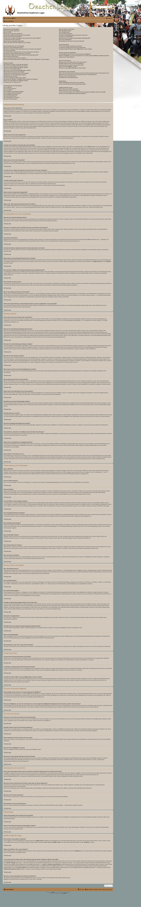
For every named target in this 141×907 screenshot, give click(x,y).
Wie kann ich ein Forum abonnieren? (67, 76)
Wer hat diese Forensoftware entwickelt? (68, 89)
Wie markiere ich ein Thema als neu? (12, 82)
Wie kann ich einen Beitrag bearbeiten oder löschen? (16, 65)
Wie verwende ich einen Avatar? (11, 56)
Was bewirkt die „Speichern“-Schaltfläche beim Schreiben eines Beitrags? (21, 79)
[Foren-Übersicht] (10, 9)
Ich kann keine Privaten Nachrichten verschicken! (70, 46)
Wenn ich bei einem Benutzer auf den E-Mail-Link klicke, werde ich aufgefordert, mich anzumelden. (26, 59)
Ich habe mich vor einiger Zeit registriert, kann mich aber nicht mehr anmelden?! (22, 38)
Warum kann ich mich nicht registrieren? (13, 33)
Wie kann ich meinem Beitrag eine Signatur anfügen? (16, 67)
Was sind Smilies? (8, 90)
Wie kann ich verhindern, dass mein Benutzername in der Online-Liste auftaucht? (22, 49)
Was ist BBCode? (8, 87)
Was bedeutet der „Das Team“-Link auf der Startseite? (71, 41)
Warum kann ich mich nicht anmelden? (13, 36)
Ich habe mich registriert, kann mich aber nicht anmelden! (17, 35)
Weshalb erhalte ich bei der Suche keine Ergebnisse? (71, 63)
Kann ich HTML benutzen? (10, 88)
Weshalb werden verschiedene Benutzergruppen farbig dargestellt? (74, 38)
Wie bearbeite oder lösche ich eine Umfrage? (14, 71)
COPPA (89, 146)
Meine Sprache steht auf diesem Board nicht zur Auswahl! (17, 53)
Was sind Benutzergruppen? (65, 33)
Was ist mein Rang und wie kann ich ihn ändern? (15, 57)
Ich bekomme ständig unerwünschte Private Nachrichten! (72, 47)
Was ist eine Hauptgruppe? (65, 39)
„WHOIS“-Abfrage (10, 862)
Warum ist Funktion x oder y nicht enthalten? (69, 90)
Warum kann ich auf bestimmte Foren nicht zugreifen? (16, 73)
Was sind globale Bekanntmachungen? (13, 93)
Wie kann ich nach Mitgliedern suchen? (68, 66)
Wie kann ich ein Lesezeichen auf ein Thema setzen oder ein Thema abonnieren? (78, 74)
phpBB (52, 892)
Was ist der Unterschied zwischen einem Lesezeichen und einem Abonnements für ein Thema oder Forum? (84, 73)
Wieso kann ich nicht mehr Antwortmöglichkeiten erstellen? (17, 70)
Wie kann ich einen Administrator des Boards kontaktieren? (72, 93)
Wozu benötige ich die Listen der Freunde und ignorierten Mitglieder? (75, 54)
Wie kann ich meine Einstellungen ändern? (13, 47)
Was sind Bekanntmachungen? (11, 94)
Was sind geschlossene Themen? (11, 97)
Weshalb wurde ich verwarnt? (10, 76)
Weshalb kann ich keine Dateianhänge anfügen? (15, 74)
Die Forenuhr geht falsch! (9, 50)
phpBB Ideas (78, 851)
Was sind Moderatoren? (64, 32)
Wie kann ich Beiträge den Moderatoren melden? (15, 77)
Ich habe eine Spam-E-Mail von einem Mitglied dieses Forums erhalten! (75, 49)
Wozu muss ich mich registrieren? (11, 30)
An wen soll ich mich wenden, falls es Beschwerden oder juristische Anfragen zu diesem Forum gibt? (82, 92)
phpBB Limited (97, 261)
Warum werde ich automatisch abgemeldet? (14, 41)
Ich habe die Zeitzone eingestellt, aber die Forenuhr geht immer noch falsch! (21, 52)
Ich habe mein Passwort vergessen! (12, 39)
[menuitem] (14, 18)
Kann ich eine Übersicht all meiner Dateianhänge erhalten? (72, 84)
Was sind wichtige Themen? (10, 96)
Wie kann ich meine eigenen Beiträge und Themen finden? (72, 68)
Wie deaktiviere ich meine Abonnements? (68, 77)
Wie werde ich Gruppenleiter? (66, 36)
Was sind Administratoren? (65, 30)
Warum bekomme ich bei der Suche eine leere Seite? (71, 65)
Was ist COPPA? (8, 32)
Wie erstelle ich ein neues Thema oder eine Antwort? (16, 64)
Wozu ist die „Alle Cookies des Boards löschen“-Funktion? (17, 42)
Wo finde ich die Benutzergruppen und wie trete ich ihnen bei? (73, 35)
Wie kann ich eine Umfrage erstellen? (12, 68)
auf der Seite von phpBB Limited (52, 842)
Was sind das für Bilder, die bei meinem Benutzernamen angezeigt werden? (21, 55)
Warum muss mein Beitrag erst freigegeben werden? (16, 80)
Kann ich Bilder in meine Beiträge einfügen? (14, 91)
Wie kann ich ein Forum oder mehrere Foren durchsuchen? (73, 62)
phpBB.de (108, 261)
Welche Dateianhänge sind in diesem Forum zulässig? (71, 82)
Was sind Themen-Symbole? (10, 99)
